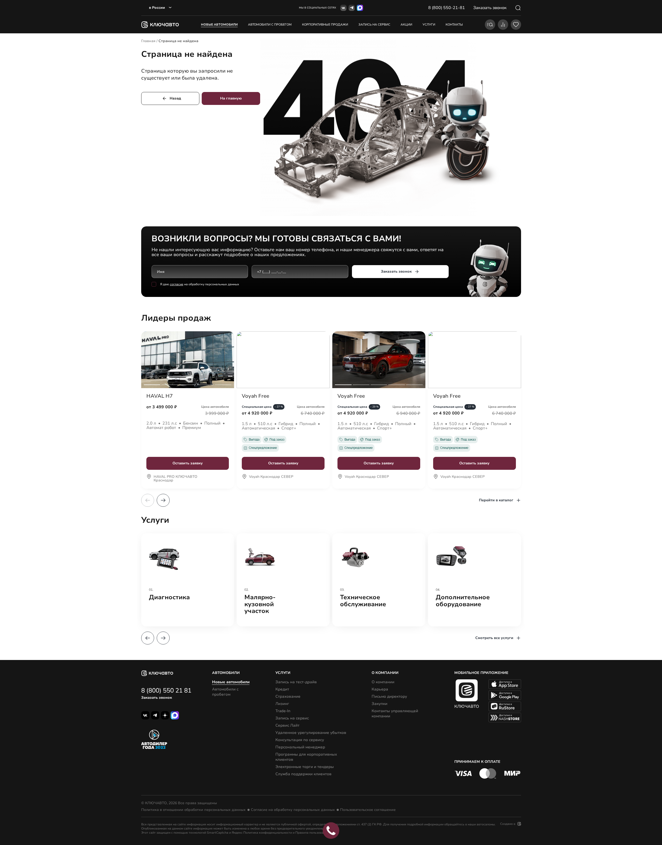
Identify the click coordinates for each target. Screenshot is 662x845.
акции (406, 24)
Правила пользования (312, 833)
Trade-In (282, 710)
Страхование (287, 696)
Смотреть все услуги (494, 637)
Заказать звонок (396, 271)
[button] (163, 500)
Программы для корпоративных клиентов (306, 757)
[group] (187, 579)
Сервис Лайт (287, 725)
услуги (429, 24)
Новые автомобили (219, 24)
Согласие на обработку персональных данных (293, 810)
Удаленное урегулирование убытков (310, 732)
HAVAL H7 (159, 396)
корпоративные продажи (325, 24)
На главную (231, 98)
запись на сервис (374, 24)
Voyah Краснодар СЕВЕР (271, 477)
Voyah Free (255, 396)
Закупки (379, 703)
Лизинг (282, 703)
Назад (175, 98)
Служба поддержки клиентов (303, 774)
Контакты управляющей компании (395, 713)
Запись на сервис (292, 718)
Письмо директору (389, 696)
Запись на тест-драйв (296, 682)
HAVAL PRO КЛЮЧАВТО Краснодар (175, 479)
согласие (176, 284)
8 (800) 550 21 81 (166, 690)
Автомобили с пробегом (270, 24)
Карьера (380, 689)
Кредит (282, 689)
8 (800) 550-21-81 (446, 8)
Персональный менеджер (300, 747)
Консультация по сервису (299, 739)
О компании (383, 682)
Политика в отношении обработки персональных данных (193, 810)
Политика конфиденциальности (267, 833)
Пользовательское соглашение (368, 810)
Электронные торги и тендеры (304, 766)
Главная (148, 41)
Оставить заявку (187, 463)
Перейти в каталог (496, 500)
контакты (454, 24)
